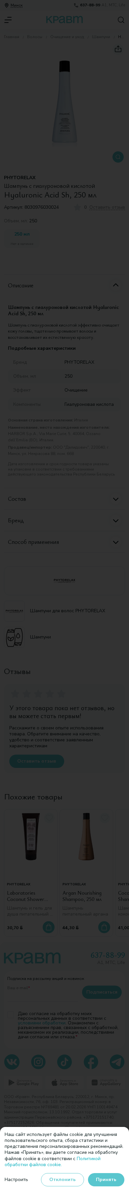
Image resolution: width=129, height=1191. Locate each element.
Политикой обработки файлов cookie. (53, 1161)
